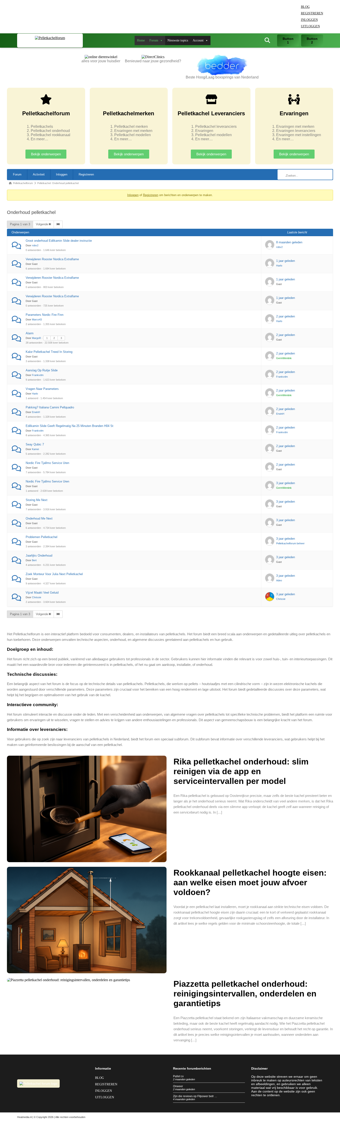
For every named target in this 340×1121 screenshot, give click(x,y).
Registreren (312, 13)
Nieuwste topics (177, 40)
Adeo (279, 580)
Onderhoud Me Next (39, 518)
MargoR (36, 338)
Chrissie (36, 597)
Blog (305, 7)
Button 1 (288, 40)
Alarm (30, 333)
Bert (34, 560)
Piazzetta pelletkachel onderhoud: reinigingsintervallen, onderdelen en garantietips (244, 993)
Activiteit (39, 174)
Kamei (35, 449)
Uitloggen (310, 26)
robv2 (35, 245)
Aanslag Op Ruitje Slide (42, 370)
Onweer (178, 1086)
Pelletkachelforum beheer (290, 543)
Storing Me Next (36, 500)
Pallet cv (178, 1076)
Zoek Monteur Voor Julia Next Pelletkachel (54, 574)
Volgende (42, 224)
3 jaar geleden (285, 483)
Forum (153, 40)
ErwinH (36, 412)
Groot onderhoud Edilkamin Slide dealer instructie (59, 240)
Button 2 (312, 40)
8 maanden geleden (289, 242)
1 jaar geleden (285, 261)
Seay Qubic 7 (35, 444)
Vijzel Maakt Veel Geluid (42, 592)
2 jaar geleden (285, 316)
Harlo (279, 265)
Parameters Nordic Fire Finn (44, 314)
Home (141, 40)
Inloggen (309, 20)
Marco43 (37, 319)
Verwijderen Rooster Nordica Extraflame (52, 259)
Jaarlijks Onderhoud (39, 555)
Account (198, 40)
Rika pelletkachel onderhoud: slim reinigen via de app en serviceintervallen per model (241, 771)
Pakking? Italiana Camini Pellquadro (50, 407)
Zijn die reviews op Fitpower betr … (195, 1096)
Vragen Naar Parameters (42, 389)
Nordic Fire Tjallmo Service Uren (47, 463)
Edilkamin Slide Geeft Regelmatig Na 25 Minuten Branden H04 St (69, 426)
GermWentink (284, 358)
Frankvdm (37, 375)
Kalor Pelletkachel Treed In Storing (49, 352)
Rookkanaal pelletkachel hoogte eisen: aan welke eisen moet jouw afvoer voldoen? (250, 882)
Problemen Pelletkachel (41, 537)
